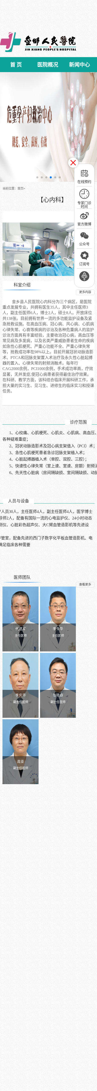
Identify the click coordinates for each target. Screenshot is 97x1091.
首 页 (16, 65)
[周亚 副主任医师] (20, 751)
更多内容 (85, 292)
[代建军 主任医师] (20, 619)
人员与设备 (18, 501)
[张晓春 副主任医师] (58, 685)
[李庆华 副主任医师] (20, 685)
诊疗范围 (78, 422)
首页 (20, 188)
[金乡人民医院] (38, 42)
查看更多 (85, 584)
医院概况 (47, 65)
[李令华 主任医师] (58, 619)
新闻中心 (79, 65)
